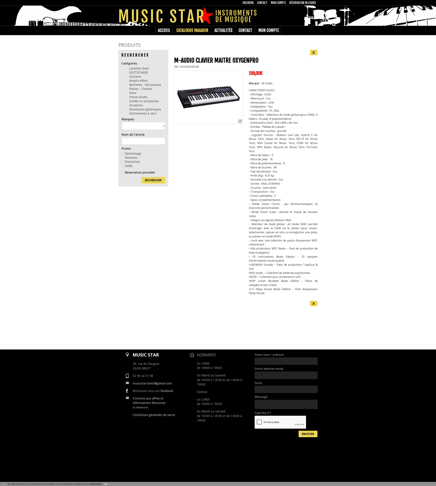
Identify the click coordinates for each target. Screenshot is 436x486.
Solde (129, 166)
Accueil (164, 30)
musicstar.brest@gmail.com (152, 383)
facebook (167, 391)
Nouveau (131, 157)
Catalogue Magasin (192, 30)
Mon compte (268, 30)
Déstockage (133, 153)
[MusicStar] (121, 30)
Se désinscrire (140, 407)
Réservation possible (140, 172)
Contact (245, 30)
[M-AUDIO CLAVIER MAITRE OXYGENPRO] (208, 97)
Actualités (223, 30)
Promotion (132, 162)
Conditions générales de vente (154, 415)
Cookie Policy (95, 484)
